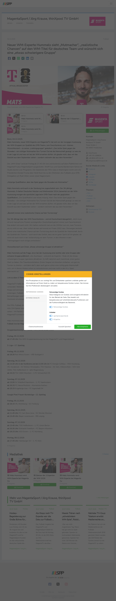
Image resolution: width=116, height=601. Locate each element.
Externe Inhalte (33, 298)
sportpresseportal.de (60, 316)
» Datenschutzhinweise (35, 327)
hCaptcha (56, 319)
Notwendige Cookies (34, 292)
